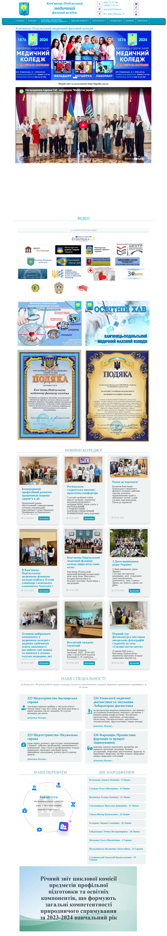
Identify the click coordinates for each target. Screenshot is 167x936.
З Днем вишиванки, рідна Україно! (125, 562)
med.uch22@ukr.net (112, 9)
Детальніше (44, 518)
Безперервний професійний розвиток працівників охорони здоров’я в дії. (37, 494)
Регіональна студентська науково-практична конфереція (82, 489)
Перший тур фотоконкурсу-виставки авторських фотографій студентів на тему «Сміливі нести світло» (128, 640)
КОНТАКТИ (142, 20)
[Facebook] (136, 14)
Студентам (115, 20)
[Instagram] (136, 11)
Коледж (32, 20)
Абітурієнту (98, 20)
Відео (84, 218)
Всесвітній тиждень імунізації (80, 643)
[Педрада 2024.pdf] (78, 898)
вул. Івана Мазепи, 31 (113, 13)
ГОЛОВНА (20, 20)
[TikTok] (136, 7)
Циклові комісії (79, 20)
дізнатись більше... (37, 717)
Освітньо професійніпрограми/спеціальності (53, 21)
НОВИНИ (130, 20)
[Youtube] (136, 3)
